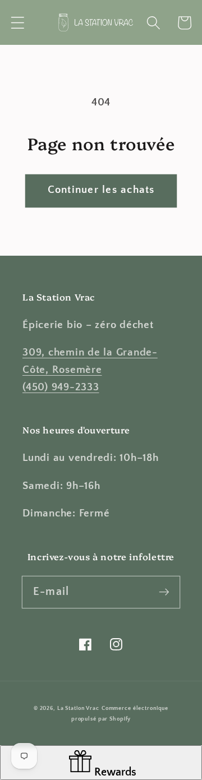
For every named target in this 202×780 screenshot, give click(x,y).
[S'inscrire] (164, 591)
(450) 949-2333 (60, 387)
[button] (17, 22)
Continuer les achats (101, 190)
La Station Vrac (78, 708)
